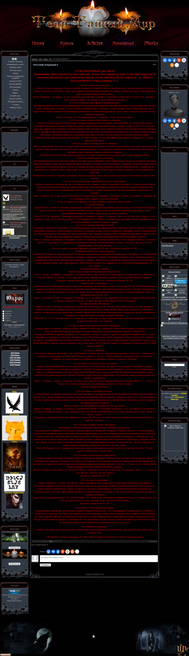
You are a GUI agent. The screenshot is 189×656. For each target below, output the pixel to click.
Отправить (45, 565)
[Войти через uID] (48, 551)
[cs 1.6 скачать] (168, 288)
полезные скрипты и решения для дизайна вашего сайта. (174, 337)
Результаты (8, 325)
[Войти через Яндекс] (63, 551)
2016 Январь (15, 365)
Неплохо (8, 315)
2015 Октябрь (15, 358)
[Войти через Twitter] (77, 551)
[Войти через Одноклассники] (72, 551)
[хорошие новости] (181, 279)
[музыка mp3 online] (181, 293)
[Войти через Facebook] (58, 551)
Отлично (8, 311)
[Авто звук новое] (181, 297)
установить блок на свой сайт (174, 299)
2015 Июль (15, 355)
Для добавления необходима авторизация (14, 237)
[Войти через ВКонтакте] (53, 551)
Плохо (7, 318)
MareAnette (14, 414)
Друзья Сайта (174, 272)
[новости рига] (168, 293)
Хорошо (8, 313)
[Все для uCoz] (181, 283)
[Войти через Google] (67, 551)
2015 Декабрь (15, 362)
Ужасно (8, 320)
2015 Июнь (15, 353)
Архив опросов (19, 325)
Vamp (14, 441)
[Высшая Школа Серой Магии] (174, 323)
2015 (40, 59)
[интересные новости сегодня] (168, 297)
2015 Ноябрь (15, 360)
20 (50, 59)
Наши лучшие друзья (174, 312)
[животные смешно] (168, 283)
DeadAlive (14, 473)
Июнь (46, 59)
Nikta (14, 392)
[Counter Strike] (181, 288)
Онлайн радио (167, 246)
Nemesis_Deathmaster (14, 492)
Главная (34, 59)
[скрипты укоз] (168, 279)
